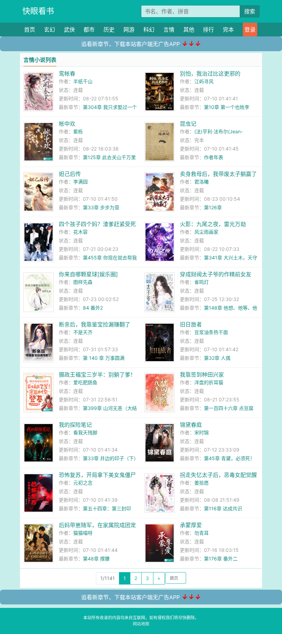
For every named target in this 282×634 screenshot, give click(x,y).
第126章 (213, 207)
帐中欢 (67, 123)
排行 (208, 29)
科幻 (148, 29)
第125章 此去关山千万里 (109, 157)
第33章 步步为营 (101, 207)
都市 (89, 29)
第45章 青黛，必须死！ (229, 458)
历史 (109, 29)
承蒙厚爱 (191, 525)
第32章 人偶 (217, 358)
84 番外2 (93, 308)
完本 (228, 29)
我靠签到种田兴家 (202, 374)
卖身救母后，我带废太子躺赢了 (218, 173)
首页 (29, 29)
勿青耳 (201, 533)
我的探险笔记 (75, 424)
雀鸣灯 (201, 282)
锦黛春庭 (191, 424)
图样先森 (83, 282)
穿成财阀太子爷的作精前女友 (215, 274)
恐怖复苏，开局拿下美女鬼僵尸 (97, 474)
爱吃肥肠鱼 (85, 382)
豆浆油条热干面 (211, 332)
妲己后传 (70, 173)
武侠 (69, 29)
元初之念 (83, 483)
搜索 (249, 11)
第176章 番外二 (221, 558)
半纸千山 (83, 81)
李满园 (80, 182)
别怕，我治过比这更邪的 (210, 73)
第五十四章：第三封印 (107, 508)
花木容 (80, 232)
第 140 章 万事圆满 (103, 358)
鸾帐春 (67, 73)
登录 (250, 29)
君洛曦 (201, 182)
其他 (188, 29)
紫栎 (78, 131)
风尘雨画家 (206, 232)
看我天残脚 (85, 432)
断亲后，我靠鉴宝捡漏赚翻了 (94, 324)
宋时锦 (201, 432)
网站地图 (141, 623)
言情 (168, 29)
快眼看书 (38, 11)
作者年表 (213, 157)
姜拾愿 (201, 483)
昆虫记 (188, 123)
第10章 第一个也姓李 (226, 107)
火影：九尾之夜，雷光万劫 (213, 224)
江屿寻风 (204, 81)
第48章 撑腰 (96, 558)
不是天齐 (83, 332)
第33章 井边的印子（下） (111, 458)
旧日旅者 (191, 324)
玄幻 (49, 29)
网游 (128, 29)
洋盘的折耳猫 (208, 382)
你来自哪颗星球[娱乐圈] (88, 274)
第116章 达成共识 (223, 508)
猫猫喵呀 (83, 533)
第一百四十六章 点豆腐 (228, 408)
